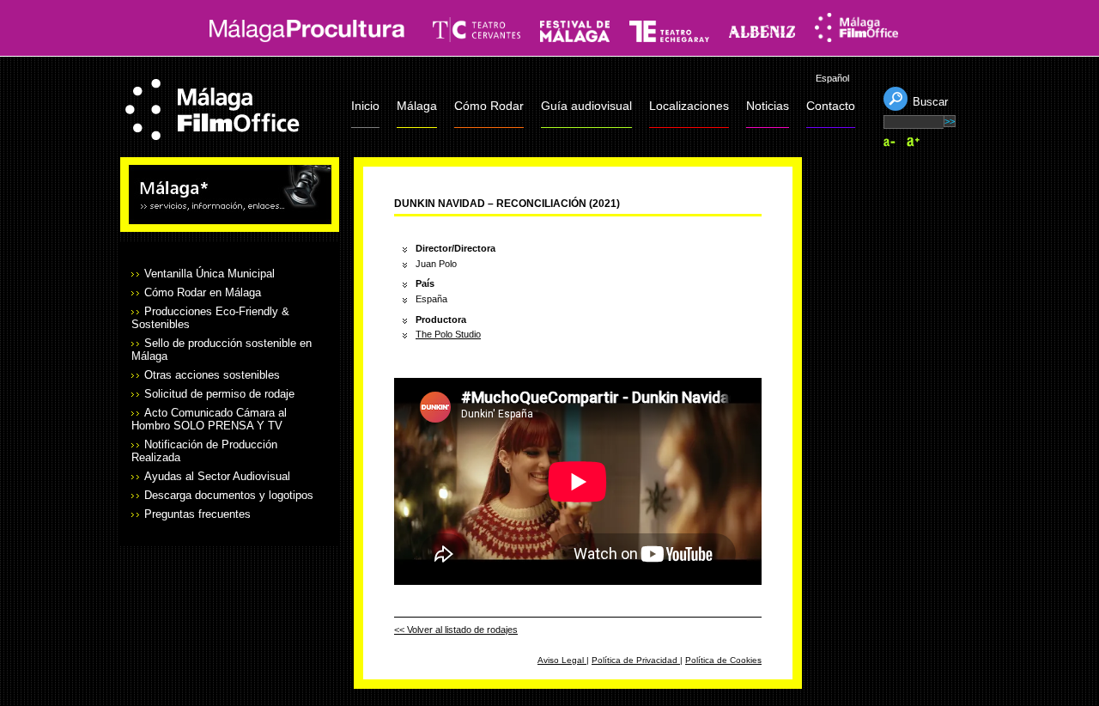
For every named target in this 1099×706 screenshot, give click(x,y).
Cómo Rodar (489, 106)
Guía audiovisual (586, 106)
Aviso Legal (561, 660)
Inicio (365, 106)
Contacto (830, 106)
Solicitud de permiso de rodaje (219, 393)
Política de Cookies (723, 660)
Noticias (767, 106)
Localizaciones (689, 106)
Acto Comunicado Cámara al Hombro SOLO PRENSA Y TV (209, 419)
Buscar (930, 101)
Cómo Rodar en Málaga (202, 292)
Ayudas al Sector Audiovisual (217, 476)
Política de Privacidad (636, 660)
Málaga (417, 106)
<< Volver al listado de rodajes (456, 629)
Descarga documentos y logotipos (228, 495)
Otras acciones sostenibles (212, 374)
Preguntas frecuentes (197, 514)
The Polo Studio (448, 334)
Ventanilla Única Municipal (209, 273)
